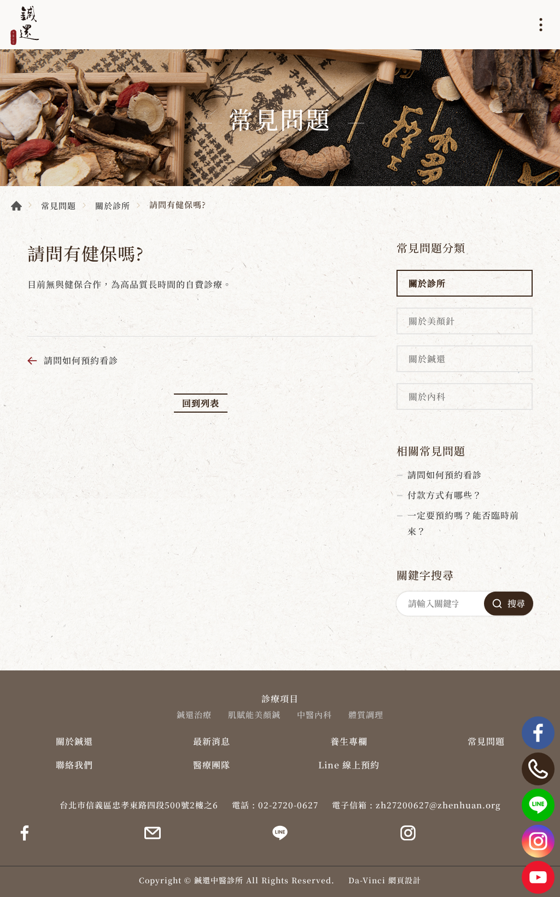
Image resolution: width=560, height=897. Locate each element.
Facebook (538, 732)
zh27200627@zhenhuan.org (438, 805)
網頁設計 (404, 880)
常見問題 (58, 205)
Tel (538, 769)
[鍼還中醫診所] (24, 24)
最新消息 (211, 741)
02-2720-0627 (288, 805)
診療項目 (280, 698)
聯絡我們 (74, 765)
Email (152, 833)
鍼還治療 (194, 715)
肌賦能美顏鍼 (254, 715)
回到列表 (200, 403)
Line (538, 805)
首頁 (16, 205)
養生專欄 (349, 741)
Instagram (538, 841)
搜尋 (516, 603)
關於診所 (112, 205)
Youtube (538, 877)
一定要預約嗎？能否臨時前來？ (463, 523)
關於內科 (427, 396)
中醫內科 (314, 715)
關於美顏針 (432, 321)
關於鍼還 (427, 358)
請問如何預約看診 (81, 360)
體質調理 (365, 715)
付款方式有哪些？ (444, 495)
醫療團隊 (211, 765)
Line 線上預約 (349, 765)
